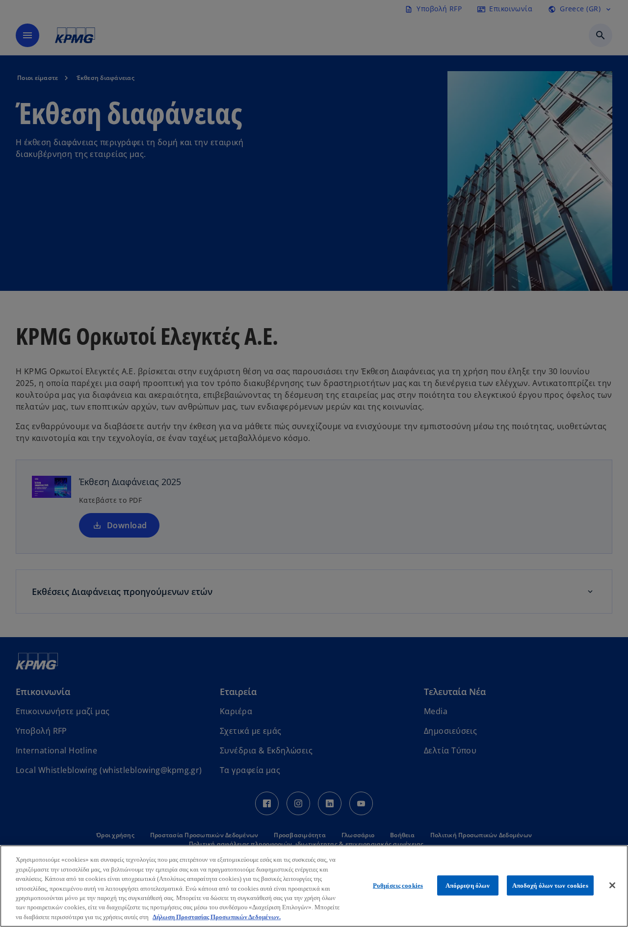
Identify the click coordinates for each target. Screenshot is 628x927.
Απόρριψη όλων (467, 885)
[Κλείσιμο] (612, 885)
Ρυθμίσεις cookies (398, 885)
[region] (314, 886)
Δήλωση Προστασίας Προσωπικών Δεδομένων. (217, 917)
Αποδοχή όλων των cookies (550, 885)
